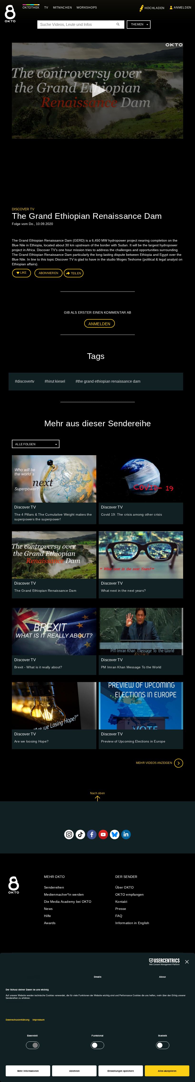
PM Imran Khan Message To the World (131, 667)
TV (46, 7)
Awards (50, 923)
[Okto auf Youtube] (103, 834)
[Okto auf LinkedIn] (126, 834)
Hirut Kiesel (56, 381)
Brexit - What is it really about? (38, 667)
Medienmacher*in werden (64, 894)
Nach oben (97, 793)
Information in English (132, 923)
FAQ (118, 916)
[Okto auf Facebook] (92, 834)
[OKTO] (10, 18)
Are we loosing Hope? (31, 741)
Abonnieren (48, 273)
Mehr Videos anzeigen (154, 763)
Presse (120, 909)
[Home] (13, 894)
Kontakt (121, 901)
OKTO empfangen (129, 894)
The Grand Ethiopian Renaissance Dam (109, 381)
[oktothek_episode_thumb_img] (54, 479)
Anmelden (99, 324)
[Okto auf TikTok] (80, 834)
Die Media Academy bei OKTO (68, 901)
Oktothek (31, 7)
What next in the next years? (123, 590)
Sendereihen (54, 887)
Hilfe (47, 916)
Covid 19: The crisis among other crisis (131, 514)
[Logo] (174, 44)
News (48, 909)
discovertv (25, 381)
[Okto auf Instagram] (69, 834)
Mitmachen (62, 7)
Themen (137, 24)
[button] (97, 90)
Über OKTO (124, 887)
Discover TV (23, 209)
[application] (97, 91)
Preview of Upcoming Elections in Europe (133, 741)
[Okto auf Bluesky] (114, 834)
